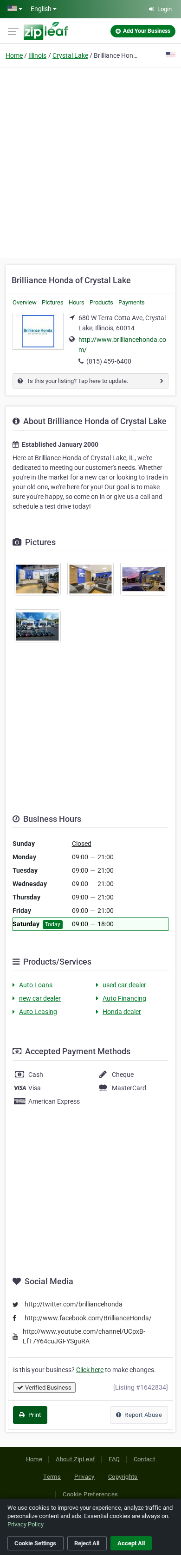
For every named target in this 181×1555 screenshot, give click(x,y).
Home (14, 55)
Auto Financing (124, 998)
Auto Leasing (38, 1011)
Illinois (37, 55)
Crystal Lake (70, 55)
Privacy (84, 1476)
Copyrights (123, 1476)
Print (33, 1414)
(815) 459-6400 (108, 361)
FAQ (114, 1459)
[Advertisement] (90, 161)
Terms (52, 1476)
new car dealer (40, 998)
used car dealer (124, 985)
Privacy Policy (25, 1524)
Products (101, 302)
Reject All (86, 1543)
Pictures (53, 302)
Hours (76, 302)
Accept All (131, 1543)
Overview (25, 302)
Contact (144, 1459)
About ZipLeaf (75, 1459)
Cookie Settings (35, 1543)
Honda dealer (122, 1011)
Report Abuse (142, 1414)
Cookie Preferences (90, 1494)
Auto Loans (35, 985)
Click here (89, 1369)
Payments (131, 302)
